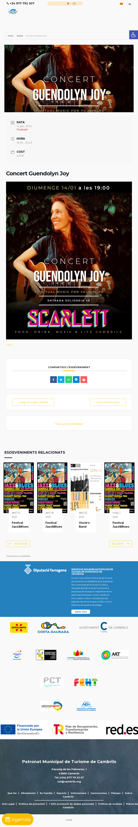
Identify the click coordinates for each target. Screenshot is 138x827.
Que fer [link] (12, 793)
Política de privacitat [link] (32, 804)
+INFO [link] (9, 344)
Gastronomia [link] (99, 793)
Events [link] (20, 36)
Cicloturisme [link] (78, 793)
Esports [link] (61, 793)
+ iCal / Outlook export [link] (108, 402)
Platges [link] (116, 793)
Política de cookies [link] (110, 804)
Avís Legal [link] (8, 804)
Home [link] (11, 36)
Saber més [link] (81, 611)
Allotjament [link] (28, 793)
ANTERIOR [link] (21, 543)
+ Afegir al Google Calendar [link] (33, 402)
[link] (133, 34)
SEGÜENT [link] (118, 543)
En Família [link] (46, 793)
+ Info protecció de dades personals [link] (71, 804)
